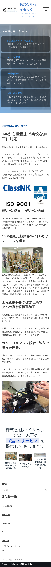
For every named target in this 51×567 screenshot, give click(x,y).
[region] (25, 68)
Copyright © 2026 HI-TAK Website (17, 564)
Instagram (6, 523)
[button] (25, 44)
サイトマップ (8, 551)
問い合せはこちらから (12, 559)
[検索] (46, 490)
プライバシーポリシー (12, 546)
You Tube (6, 514)
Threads (5, 540)
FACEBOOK (7, 506)
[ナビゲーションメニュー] (46, 9)
